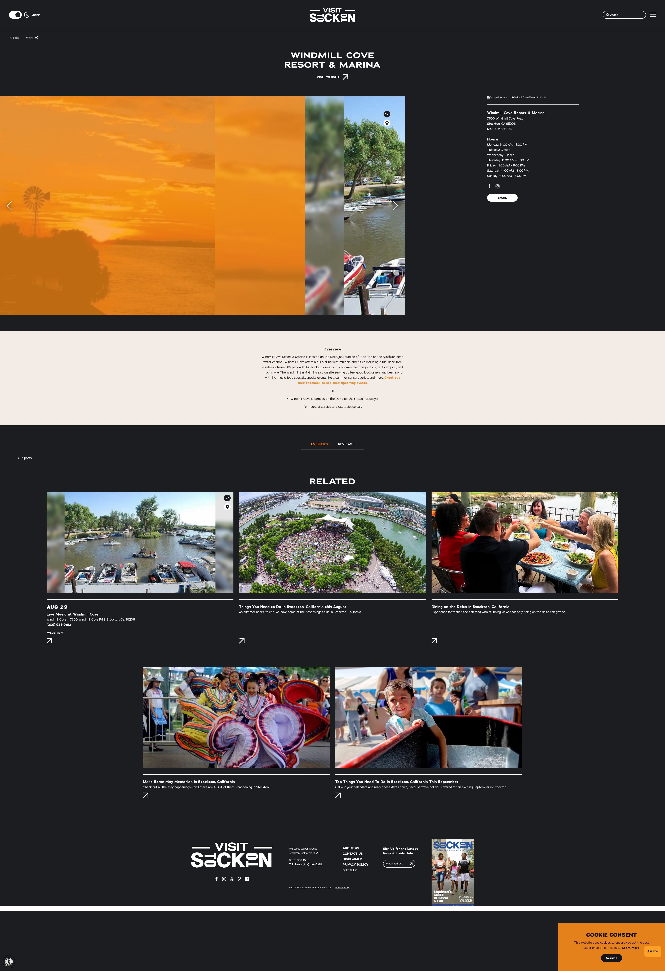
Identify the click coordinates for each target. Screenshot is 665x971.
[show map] (387, 123)
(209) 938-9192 (59, 625)
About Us (351, 848)
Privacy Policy (355, 865)
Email (502, 198)
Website (53, 633)
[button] (653, 951)
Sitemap (350, 870)
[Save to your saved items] (387, 114)
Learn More (631, 948)
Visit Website (328, 77)
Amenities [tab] (319, 444)
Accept (611, 958)
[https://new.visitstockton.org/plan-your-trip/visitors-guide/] (453, 872)
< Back (14, 38)
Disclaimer (352, 859)
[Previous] (9, 205)
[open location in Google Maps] (533, 97)
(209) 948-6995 (499, 129)
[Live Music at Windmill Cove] (140, 542)
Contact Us (353, 854)
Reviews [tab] (345, 444)
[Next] (395, 205)
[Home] (231, 855)
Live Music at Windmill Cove (73, 614)
